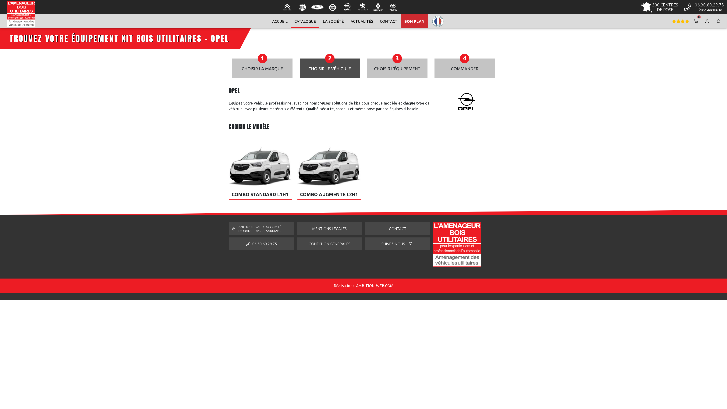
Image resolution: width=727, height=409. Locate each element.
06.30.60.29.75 (264, 244)
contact (388, 21)
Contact (397, 228)
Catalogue (305, 21)
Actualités (362, 21)
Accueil (280, 21)
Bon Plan (414, 21)
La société (333, 21)
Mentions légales (329, 228)
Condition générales (329, 244)
